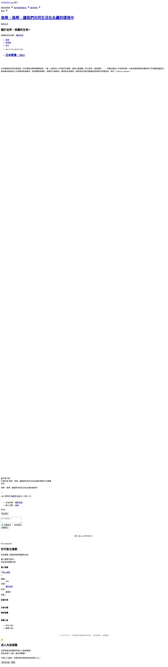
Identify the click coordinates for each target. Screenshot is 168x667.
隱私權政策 (97, 635)
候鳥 (17, 505)
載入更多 (5, 514)
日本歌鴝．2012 (15, 55)
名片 (7, 45)
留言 (18, 496)
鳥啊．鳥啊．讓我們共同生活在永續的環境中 (37, 18)
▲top (3, 509)
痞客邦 (13, 496)
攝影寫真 (19, 35)
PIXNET (66, 635)
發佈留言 (5, 528)
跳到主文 (4, 24)
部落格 (8, 43)
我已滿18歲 (5, 662)
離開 (13, 662)
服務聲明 (106, 635)
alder (2, 483)
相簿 (7, 40)
